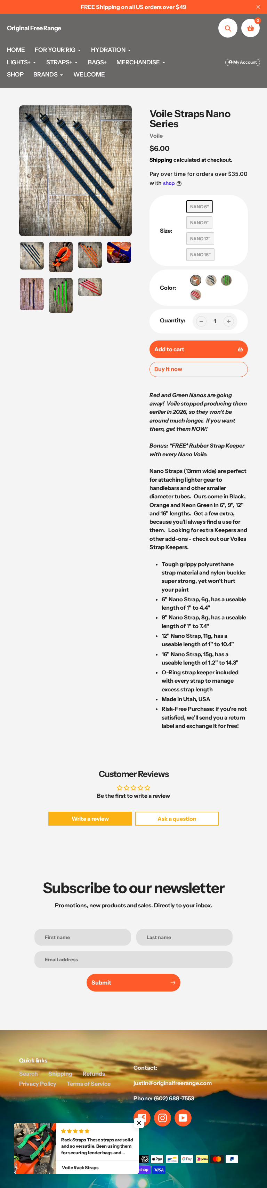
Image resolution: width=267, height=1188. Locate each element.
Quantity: (173, 320)
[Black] (211, 280)
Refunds (94, 1073)
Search (28, 1073)
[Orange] (195, 280)
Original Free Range (34, 28)
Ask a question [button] (176, 818)
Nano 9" (199, 222)
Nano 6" (199, 206)
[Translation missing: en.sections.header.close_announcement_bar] (258, 6)
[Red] (195, 294)
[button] (139, 1123)
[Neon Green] (226, 280)
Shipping (160, 159)
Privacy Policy (37, 1083)
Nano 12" (200, 238)
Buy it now (168, 369)
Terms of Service (89, 1083)
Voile (156, 135)
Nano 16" (200, 254)
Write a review (90, 818)
